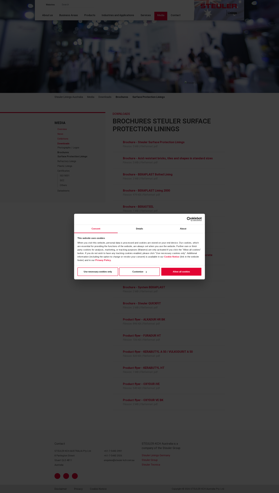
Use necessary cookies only (98, 271)
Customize (137, 271)
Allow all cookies (181, 271)
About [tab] (183, 228)
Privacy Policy (103, 260)
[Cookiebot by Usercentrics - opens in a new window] (189, 219)
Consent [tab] (96, 228)
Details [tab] (139, 228)
